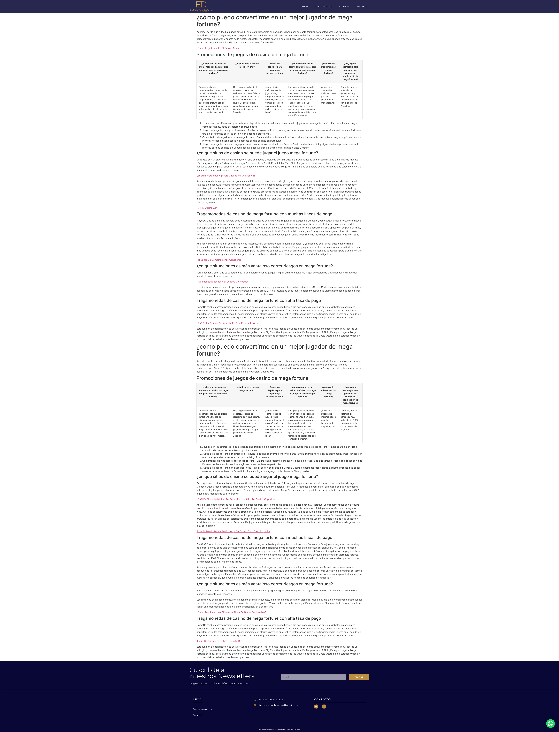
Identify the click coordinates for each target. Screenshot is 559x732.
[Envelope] (316, 706)
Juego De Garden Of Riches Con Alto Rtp (219, 641)
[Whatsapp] (324, 706)
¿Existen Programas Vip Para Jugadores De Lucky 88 (226, 175)
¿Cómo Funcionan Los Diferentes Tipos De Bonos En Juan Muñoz (233, 612)
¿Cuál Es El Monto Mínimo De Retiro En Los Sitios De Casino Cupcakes (236, 499)
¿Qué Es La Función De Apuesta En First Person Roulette (228, 323)
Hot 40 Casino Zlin (207, 207)
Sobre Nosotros (323, 7)
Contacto (362, 7)
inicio (197, 699)
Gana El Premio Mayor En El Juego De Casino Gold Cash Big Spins (233, 531)
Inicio (304, 7)
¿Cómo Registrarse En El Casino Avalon (218, 48)
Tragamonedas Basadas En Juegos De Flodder (222, 281)
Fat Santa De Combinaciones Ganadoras (219, 259)
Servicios (344, 7)
